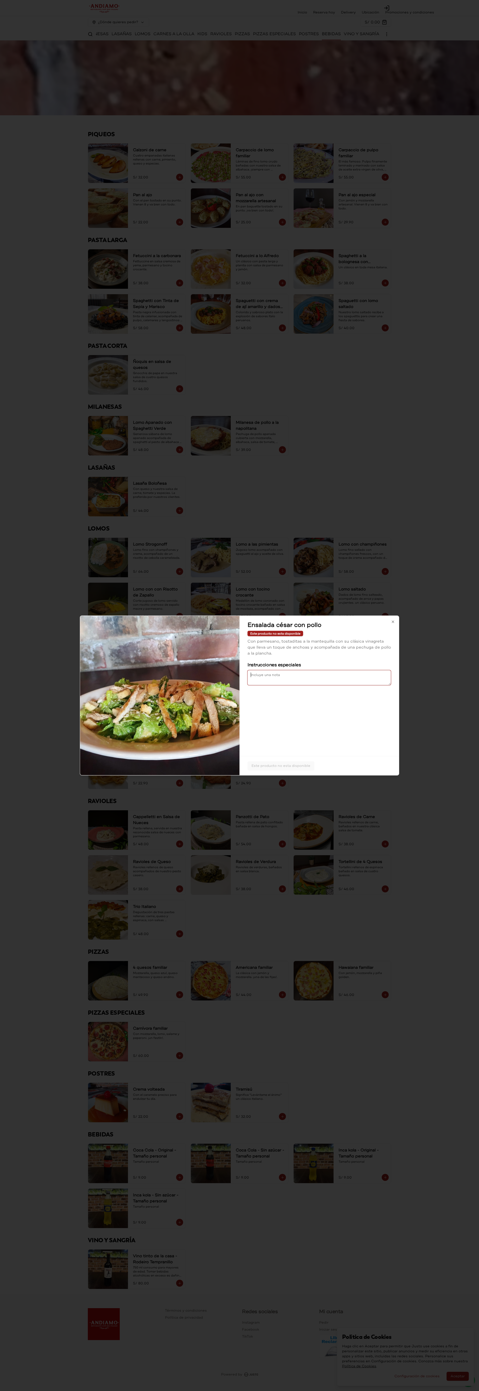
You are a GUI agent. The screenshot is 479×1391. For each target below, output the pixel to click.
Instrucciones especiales (274, 665)
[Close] (393, 622)
